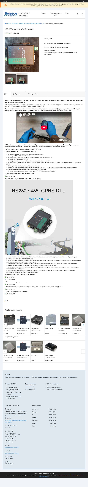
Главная (44, 13)
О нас (67, 13)
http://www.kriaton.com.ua (12, 447)
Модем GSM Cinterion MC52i (36, 329)
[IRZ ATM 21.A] (37, 347)
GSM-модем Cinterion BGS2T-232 (50, 357)
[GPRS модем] (51, 320)
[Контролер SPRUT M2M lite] (64, 320)
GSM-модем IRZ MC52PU (9, 329)
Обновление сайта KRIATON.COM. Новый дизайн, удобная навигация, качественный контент (13, 391)
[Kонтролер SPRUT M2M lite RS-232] (23, 320)
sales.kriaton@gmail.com (11, 453)
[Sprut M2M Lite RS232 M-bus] (78, 320)
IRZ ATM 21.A (35, 355)
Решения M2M (31, 389)
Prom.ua (52, 473)
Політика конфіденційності (76, 475)
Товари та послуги (12, 23)
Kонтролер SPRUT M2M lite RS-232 (23, 329)
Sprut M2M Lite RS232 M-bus (77, 329)
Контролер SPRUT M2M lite (64, 329)
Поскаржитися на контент (63, 475)
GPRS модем (49, 328)
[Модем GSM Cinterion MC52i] (37, 320)
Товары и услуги (55, 13)
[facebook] (5, 301)
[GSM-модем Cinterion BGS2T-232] (51, 347)
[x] (7, 301)
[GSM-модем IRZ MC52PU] (9, 320)
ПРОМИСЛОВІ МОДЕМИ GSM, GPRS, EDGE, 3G (31, 23)
